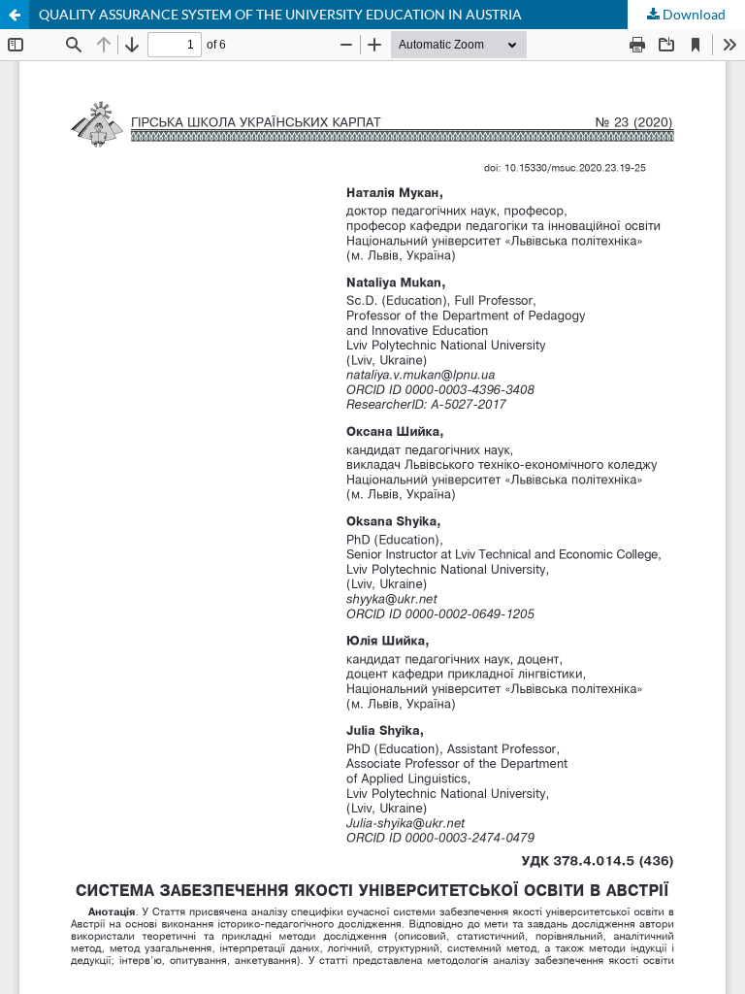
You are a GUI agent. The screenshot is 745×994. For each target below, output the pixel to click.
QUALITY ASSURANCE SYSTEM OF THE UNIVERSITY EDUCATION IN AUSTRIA (280, 14)
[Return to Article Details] (14, 14)
